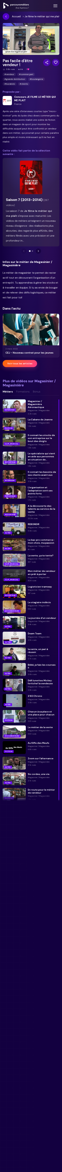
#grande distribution (14, 79)
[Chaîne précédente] (23, 251)
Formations (23, 391)
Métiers (8, 391)
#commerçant (26, 74)
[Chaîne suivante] (38, 251)
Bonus (36, 391)
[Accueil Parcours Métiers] (16, 6)
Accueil (16, 16)
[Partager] (46, 62)
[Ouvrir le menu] (55, 5)
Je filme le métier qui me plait (42, 16)
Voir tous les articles (19, 363)
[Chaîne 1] (30, 251)
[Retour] (6, 16)
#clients (24, 84)
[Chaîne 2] (32, 251)
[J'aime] (55, 62)
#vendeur (9, 74)
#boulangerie (36, 79)
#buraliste (9, 84)
